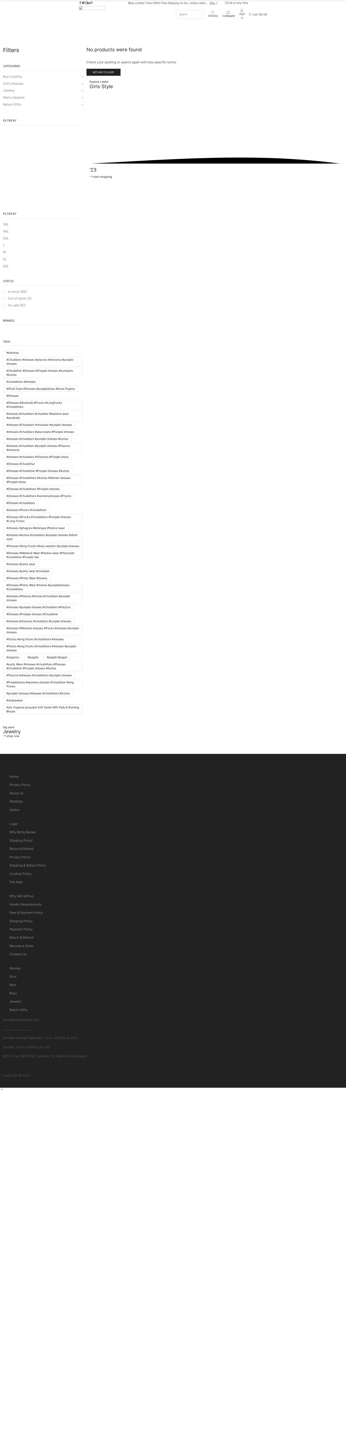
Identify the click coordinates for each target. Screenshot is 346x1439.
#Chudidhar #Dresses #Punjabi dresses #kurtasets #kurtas (39, 372)
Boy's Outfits (12, 77)
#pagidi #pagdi (57, 657)
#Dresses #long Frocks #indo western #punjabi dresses (42, 546)
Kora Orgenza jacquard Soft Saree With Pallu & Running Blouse (42, 709)
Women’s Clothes (172, 24)
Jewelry (172, 40)
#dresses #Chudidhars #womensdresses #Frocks (38, 496)
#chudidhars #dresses (21, 381)
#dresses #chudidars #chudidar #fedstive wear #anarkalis (37, 415)
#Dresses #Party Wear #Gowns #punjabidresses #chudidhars (37, 587)
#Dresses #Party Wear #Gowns (26, 578)
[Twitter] (83, 3)
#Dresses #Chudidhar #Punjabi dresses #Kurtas (37, 471)
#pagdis (33, 657)
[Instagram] (85, 3)
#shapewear (14, 700)
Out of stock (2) (20, 298)
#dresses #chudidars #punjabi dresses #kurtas (37, 438)
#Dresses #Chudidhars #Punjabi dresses (32, 489)
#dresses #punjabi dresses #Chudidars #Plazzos (38, 607)
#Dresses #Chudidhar (20, 464)
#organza (12, 657)
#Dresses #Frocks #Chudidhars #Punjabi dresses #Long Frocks (38, 519)
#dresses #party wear (20, 564)
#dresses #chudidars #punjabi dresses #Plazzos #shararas (38, 447)
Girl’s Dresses (171, 28)
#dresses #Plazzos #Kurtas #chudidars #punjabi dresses (38, 598)
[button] (129, 3)
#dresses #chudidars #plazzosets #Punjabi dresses (40, 431)
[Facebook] (80, 3)
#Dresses (12, 395)
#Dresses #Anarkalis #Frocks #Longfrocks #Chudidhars (34, 404)
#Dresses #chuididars (20, 503)
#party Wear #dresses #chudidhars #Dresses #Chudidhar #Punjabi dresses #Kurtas (36, 666)
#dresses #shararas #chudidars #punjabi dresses (38, 621)
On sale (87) (17, 305)
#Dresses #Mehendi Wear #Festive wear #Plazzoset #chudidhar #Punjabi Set (40, 555)
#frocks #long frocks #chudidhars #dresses (35, 639)
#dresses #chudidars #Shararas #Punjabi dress (37, 456)
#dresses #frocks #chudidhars (26, 510)
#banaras (12, 352)
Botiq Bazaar (41, 1075)
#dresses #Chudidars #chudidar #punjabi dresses (39, 424)
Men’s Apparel (172, 32)
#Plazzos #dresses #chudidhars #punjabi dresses (39, 675)
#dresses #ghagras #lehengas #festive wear (35, 528)
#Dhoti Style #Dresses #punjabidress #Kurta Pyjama (40, 388)
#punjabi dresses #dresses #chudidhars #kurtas (38, 693)
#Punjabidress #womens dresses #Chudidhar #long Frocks (40, 684)
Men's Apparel (13, 97)
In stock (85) (17, 292)
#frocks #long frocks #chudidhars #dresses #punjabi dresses (41, 648)
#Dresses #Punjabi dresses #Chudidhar (32, 614)
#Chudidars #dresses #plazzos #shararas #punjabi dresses (39, 361)
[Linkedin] (88, 3)
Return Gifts (172, 44)
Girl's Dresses (13, 84)
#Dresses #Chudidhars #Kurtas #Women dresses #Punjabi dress (38, 480)
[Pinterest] (91, 3)
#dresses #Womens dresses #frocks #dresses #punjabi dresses (42, 630)
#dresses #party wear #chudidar (27, 571)
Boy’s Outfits (172, 36)
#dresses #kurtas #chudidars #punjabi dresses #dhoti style (41, 537)
